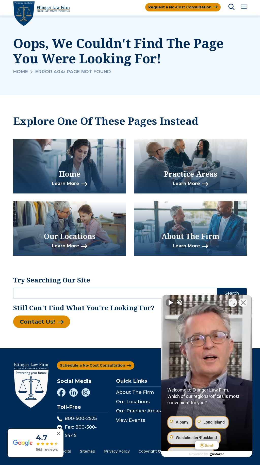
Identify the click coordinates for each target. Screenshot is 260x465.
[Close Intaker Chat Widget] (243, 302)
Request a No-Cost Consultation (180, 7)
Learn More (65, 183)
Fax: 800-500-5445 (81, 431)
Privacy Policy (117, 451)
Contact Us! (37, 321)
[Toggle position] (233, 302)
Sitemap (87, 451)
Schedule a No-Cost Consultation (92, 365)
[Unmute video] (170, 302)
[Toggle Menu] (244, 7)
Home (20, 71)
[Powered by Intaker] (216, 454)
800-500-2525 (81, 418)
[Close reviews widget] (58, 434)
